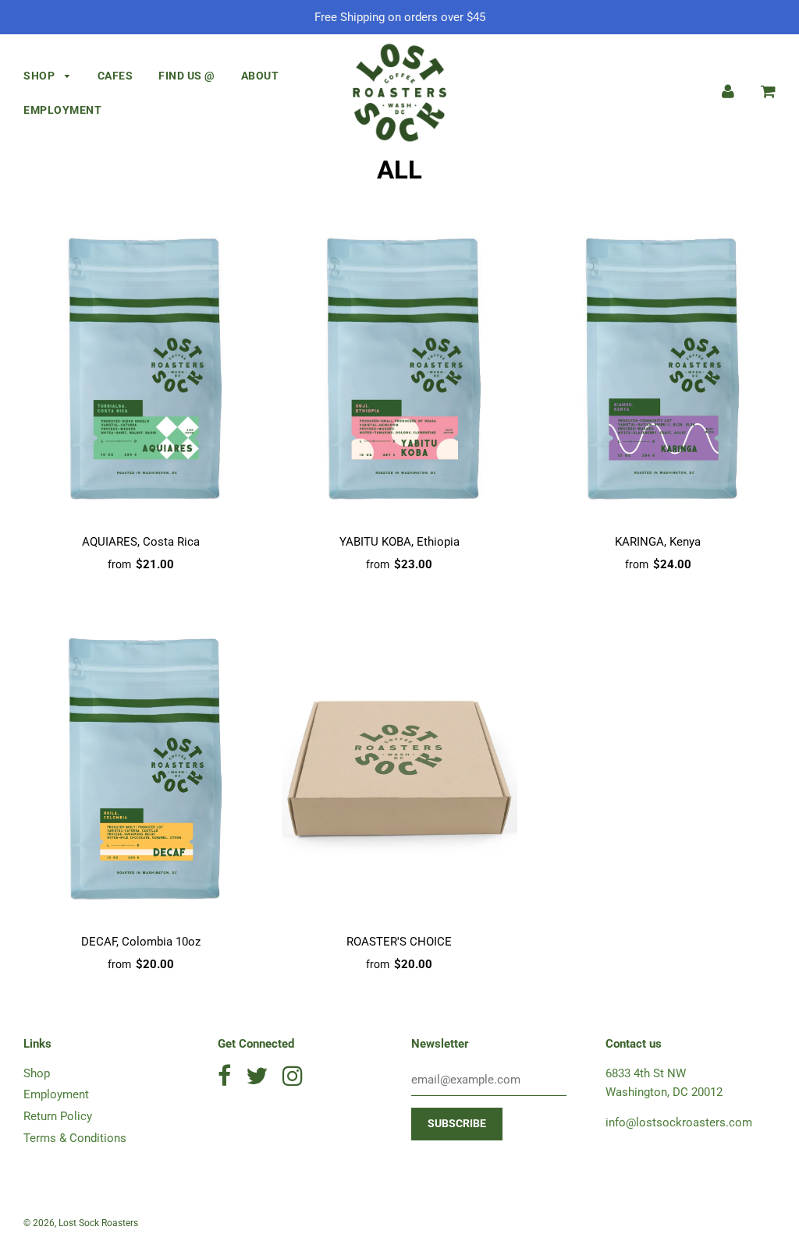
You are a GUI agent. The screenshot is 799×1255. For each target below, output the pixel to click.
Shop (40, 75)
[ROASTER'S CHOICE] (399, 768)
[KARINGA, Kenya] (658, 369)
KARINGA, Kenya (658, 542)
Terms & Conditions (74, 1138)
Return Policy (57, 1116)
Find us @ (186, 75)
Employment (62, 110)
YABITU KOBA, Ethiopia (399, 542)
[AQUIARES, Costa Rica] (140, 369)
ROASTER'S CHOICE (399, 942)
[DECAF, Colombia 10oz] (140, 768)
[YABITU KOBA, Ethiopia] (399, 369)
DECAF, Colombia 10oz (141, 942)
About (260, 75)
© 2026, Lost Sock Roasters (80, 1223)
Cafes (115, 75)
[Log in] (728, 91)
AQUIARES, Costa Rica (141, 542)
